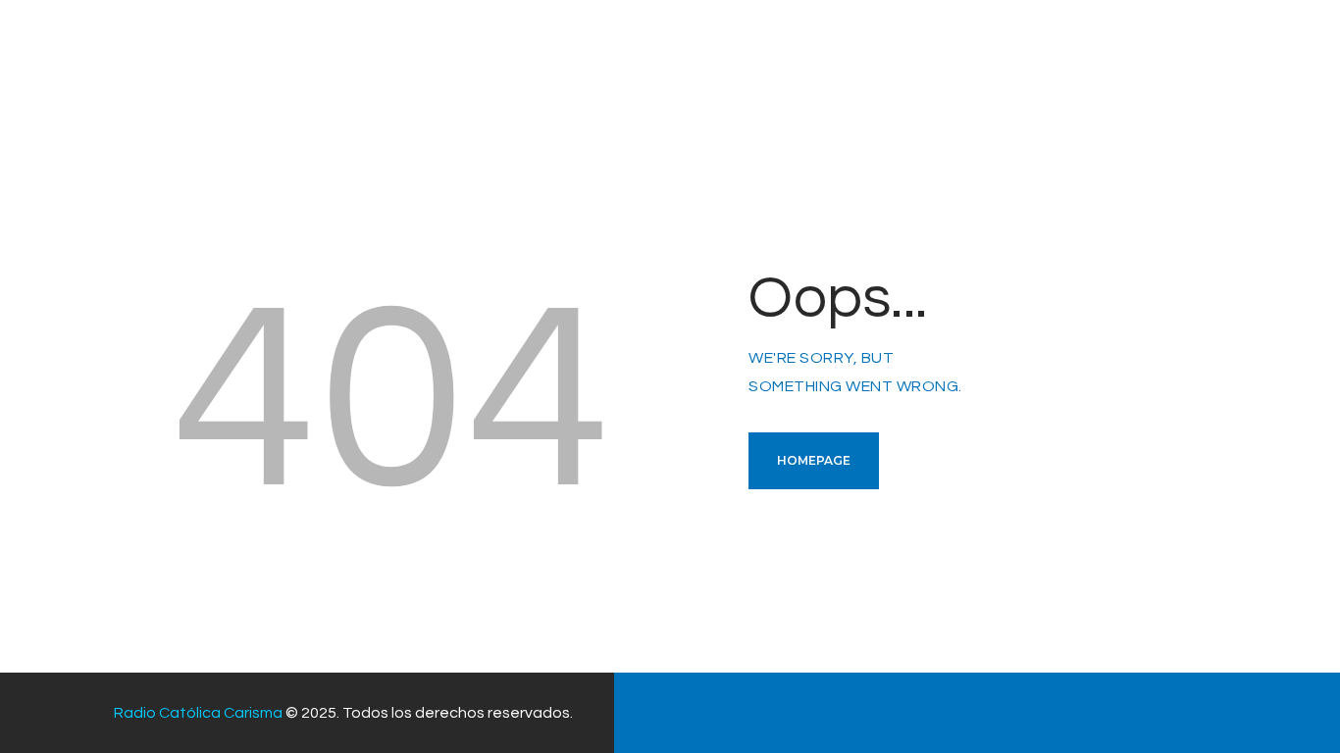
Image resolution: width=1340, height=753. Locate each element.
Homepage (813, 460)
